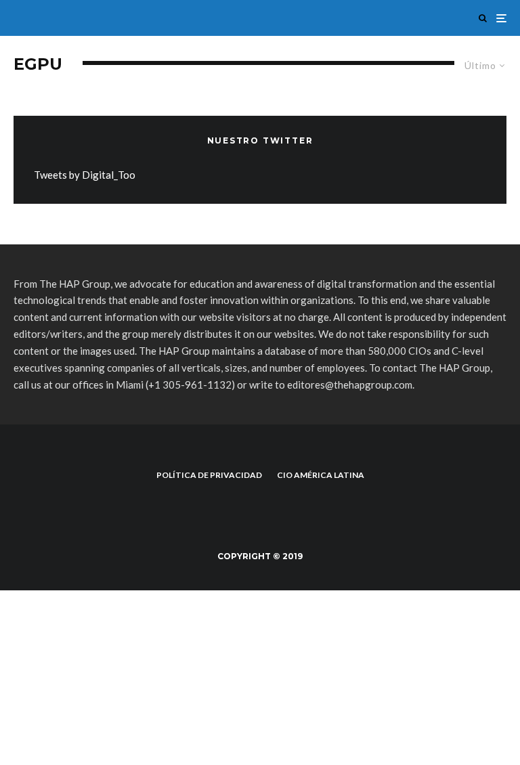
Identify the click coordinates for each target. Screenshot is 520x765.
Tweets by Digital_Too (84, 175)
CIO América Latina (320, 475)
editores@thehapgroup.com (349, 384)
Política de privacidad (209, 475)
